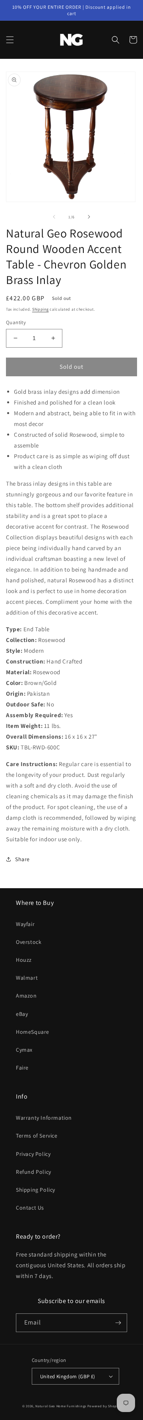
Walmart (27, 977)
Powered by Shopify (104, 1406)
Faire (22, 1067)
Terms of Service (37, 1135)
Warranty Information (44, 1117)
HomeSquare (32, 1031)
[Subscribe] (118, 1322)
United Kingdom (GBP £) (67, 1376)
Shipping (40, 309)
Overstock (28, 941)
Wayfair (25, 924)
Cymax (24, 1049)
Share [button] (22, 859)
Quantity (16, 322)
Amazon (26, 995)
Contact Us (30, 1207)
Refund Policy (33, 1171)
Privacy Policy (33, 1153)
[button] (10, 40)
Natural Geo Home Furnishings (60, 1406)
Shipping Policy (35, 1189)
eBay (22, 1013)
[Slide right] (89, 217)
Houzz (24, 959)
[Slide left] (54, 217)
